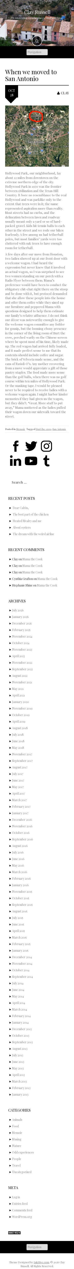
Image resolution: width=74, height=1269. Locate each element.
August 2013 (19, 1049)
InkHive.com (41, 1262)
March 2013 (19, 1081)
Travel (16, 1165)
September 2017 (22, 761)
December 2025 (22, 623)
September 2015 (22, 905)
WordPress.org (22, 1217)
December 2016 (22, 820)
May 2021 (18, 689)
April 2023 (18, 656)
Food (15, 1126)
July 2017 (17, 774)
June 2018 (18, 741)
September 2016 (22, 839)
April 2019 (18, 721)
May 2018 (18, 748)
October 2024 (20, 643)
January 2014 (20, 1022)
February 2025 (21, 630)
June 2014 (18, 990)
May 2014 (18, 996)
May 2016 (18, 865)
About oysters (22, 527)
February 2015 (21, 944)
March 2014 (19, 1009)
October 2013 (20, 1036)
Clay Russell (37, 12)
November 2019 (22, 708)
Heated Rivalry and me (27, 521)
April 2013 (18, 1075)
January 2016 (20, 885)
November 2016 (22, 826)
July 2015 (17, 918)
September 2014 (22, 977)
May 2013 (18, 1068)
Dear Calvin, (21, 508)
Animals (17, 1120)
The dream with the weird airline (33, 534)
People (16, 1159)
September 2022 (22, 669)
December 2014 (22, 957)
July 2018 (18, 735)
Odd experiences (23, 1152)
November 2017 (22, 754)
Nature (16, 1146)
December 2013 (22, 1029)
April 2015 (18, 931)
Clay (65, 93)
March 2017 (19, 800)
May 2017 (18, 787)
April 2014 (18, 1003)
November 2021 (22, 682)
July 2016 (18, 852)
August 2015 (19, 911)
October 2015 (20, 898)
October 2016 (21, 833)
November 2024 (22, 636)
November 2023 (22, 649)
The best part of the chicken (31, 514)
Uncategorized (21, 1172)
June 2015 (18, 924)
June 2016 (18, 859)
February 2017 (21, 807)
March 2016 (19, 872)
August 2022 (19, 676)
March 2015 (19, 937)
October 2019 (21, 715)
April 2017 (18, 793)
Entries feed (20, 1204)
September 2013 (22, 1042)
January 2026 (20, 617)
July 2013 (17, 1055)
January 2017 (20, 813)
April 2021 (18, 695)
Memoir (20, 429)
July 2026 (18, 610)
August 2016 (20, 846)
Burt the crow (43, 429)
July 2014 (17, 983)
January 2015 (20, 950)
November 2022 (22, 663)
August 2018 (20, 728)
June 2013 (18, 1062)
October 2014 (20, 970)
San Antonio (59, 429)
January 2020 (20, 702)
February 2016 (21, 878)
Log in (16, 1197)
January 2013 (20, 1094)
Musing (16, 1139)
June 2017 (18, 780)
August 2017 (19, 767)
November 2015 (22, 892)
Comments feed (22, 1210)
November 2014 (22, 964)
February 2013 (21, 1088)
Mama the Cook (32, 559)
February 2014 (21, 1016)
